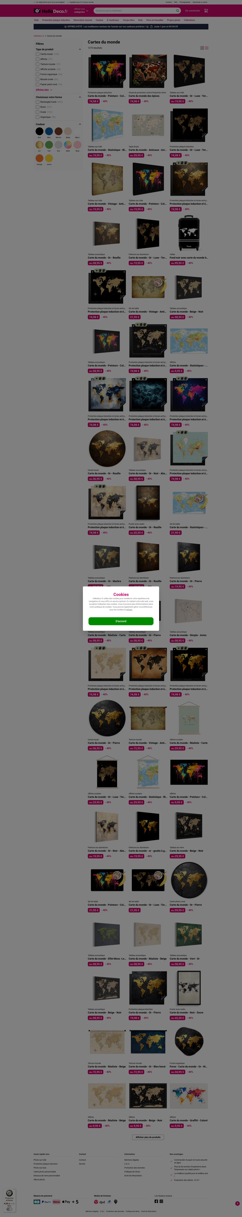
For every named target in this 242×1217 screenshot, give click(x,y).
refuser (129, 610)
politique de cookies (103, 607)
